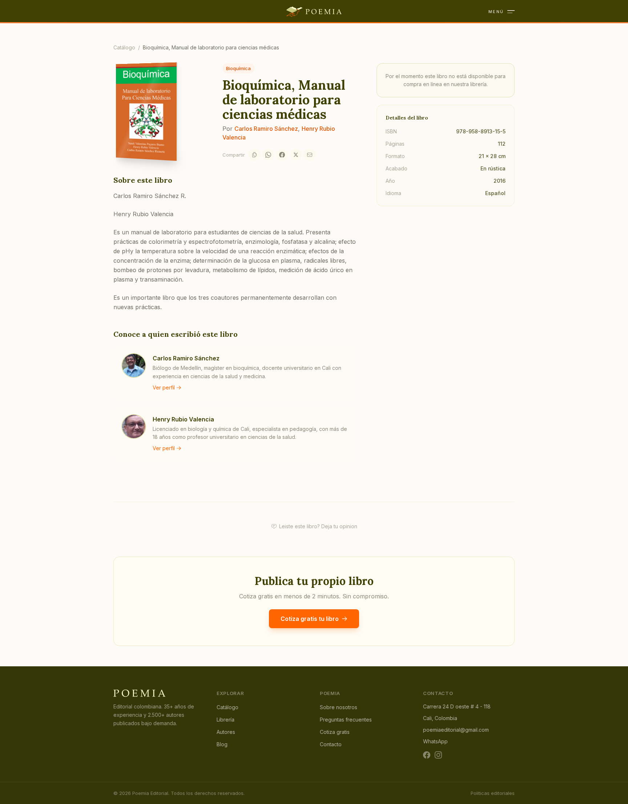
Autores (226, 732)
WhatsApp (435, 741)
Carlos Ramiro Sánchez (266, 128)
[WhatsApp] (268, 155)
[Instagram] (438, 755)
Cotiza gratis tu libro (310, 618)
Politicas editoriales (493, 793)
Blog (222, 744)
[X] (296, 155)
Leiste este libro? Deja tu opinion (318, 526)
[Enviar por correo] (309, 155)
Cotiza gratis (335, 732)
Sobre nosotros (338, 707)
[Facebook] (282, 155)
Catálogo (124, 47)
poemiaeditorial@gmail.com (456, 730)
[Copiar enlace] (254, 155)
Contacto (331, 744)
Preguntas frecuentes (346, 719)
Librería (225, 719)
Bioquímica (238, 68)
